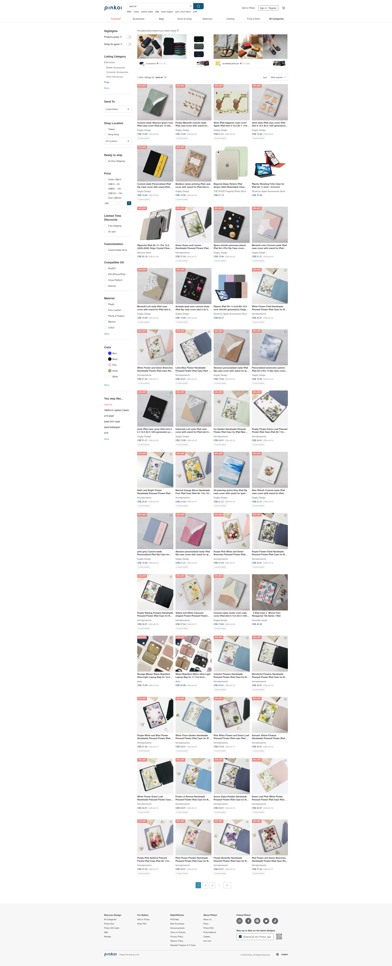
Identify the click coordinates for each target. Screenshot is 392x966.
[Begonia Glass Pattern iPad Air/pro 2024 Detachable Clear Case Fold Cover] (232, 163)
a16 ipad (109, 415)
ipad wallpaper (112, 427)
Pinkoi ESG (208, 928)
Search (198, 6)
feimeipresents (182, 252)
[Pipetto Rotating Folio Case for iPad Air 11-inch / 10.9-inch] (270, 163)
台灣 (195, 11)
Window (107, 936)
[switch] (118, 37)
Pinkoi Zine (109, 924)
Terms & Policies (177, 932)
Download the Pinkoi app (257, 936)
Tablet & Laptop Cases (116, 410)
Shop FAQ (141, 924)
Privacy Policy (176, 936)
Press (206, 924)
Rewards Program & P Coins (183, 945)
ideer (139, 681)
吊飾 (157, 11)
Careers (206, 936)
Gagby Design (144, 129)
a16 (106, 432)
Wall (106, 932)
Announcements (177, 928)
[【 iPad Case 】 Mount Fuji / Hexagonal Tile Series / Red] (270, 592)
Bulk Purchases (177, 924)
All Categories (110, 919)
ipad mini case (112, 421)
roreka (136, 11)
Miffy (129, 11)
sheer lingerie (167, 11)
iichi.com (207, 941)
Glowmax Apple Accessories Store (268, 191)
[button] (129, 203)
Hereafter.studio (259, 620)
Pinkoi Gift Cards (111, 928)
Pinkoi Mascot (209, 932)
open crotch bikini (183, 11)
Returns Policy (176, 941)
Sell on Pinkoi (248, 7)
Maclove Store (144, 252)
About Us (207, 919)
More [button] (106, 88)
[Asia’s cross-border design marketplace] (113, 8)
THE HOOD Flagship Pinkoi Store (230, 191)
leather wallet (147, 11)
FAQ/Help (174, 919)
